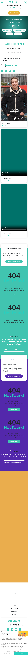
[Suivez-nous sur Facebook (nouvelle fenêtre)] (2, 71)
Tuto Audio (9, 34)
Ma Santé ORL (18, 34)
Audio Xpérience (7, 30)
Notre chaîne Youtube (15, 261)
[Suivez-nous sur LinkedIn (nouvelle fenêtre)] (6, 71)
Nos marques (14, 593)
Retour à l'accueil (14, 295)
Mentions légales (14, 608)
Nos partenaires (14, 590)
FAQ (14, 602)
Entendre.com (14, 611)
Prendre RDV (15, 13)
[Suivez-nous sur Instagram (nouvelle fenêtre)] (14, 71)
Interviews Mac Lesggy (19, 30)
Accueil (14, 587)
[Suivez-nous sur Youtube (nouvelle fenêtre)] (10, 71)
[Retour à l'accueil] (14, 2)
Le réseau (14, 614)
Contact (14, 605)
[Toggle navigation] (2, 2)
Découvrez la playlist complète (14, 350)
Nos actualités (14, 596)
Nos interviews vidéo (14, 599)
